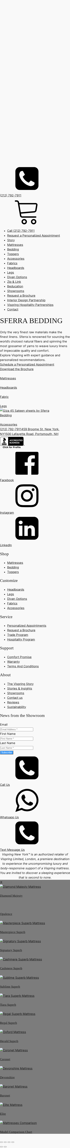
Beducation (15, 286)
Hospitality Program (21, 639)
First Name (8, 734)
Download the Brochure (17, 369)
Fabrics (12, 263)
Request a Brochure (21, 295)
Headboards (15, 268)
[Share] (9, 1142)
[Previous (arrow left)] (1, 1146)
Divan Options (17, 277)
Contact (12, 309)
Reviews (13, 702)
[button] (35, 466)
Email (4, 724)
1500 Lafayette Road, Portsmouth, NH (31, 434)
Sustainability (16, 707)
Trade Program (17, 635)
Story (11, 240)
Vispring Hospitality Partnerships (30, 305)
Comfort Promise (19, 657)
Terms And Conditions (23, 666)
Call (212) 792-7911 (21, 231)
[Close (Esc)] (12, 1142)
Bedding (13, 249)
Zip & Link (14, 281)
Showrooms (15, 291)
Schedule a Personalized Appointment (27, 364)
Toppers (13, 254)
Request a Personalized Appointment (33, 235)
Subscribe (6, 752)
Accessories (15, 258)
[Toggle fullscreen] (5, 1142)
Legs (10, 272)
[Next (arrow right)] (5, 1146)
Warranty (13, 661)
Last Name (7, 743)
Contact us (15, 697)
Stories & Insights (19, 688)
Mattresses (15, 245)
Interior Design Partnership (26, 300)
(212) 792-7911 (10, 429)
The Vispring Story (20, 684)
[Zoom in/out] (1, 1142)
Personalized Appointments (26, 625)
